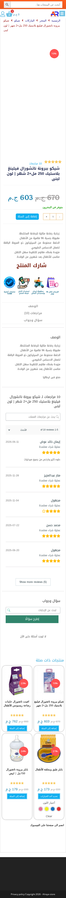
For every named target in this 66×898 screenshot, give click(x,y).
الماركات (29, 20)
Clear (49, 816)
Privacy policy (18, 894)
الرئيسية (56, 20)
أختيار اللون (49, 802)
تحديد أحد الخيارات (49, 796)
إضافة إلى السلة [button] (48, 728)
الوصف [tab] (33, 306)
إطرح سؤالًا (32, 619)
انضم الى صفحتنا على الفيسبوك (47, 825)
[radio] (58, 809)
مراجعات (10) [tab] (33, 313)
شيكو (17, 20)
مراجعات (35, 163)
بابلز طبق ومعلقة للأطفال (49, 769)
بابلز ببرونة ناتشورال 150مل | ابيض (17, 771)
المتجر (43, 20)
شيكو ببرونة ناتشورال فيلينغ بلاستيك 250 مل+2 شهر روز (49, 705)
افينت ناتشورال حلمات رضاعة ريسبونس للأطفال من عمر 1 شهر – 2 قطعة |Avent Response (17, 707)
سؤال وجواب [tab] (33, 320)
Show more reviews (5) (33, 581)
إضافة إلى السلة (27, 216)
